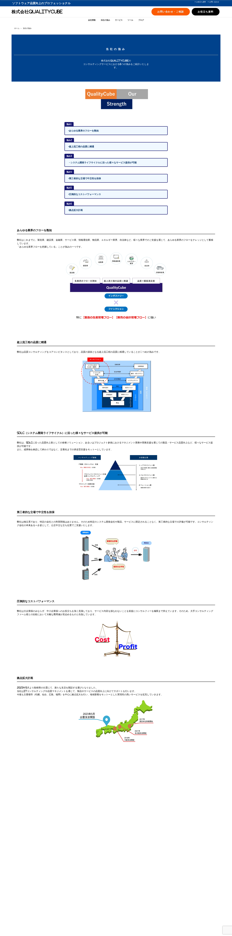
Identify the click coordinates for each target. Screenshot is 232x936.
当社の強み (105, 20)
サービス (119, 20)
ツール (130, 20)
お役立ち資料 (201, 2)
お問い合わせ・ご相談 (170, 11)
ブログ (141, 20)
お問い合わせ (214, 2)
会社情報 (92, 20)
